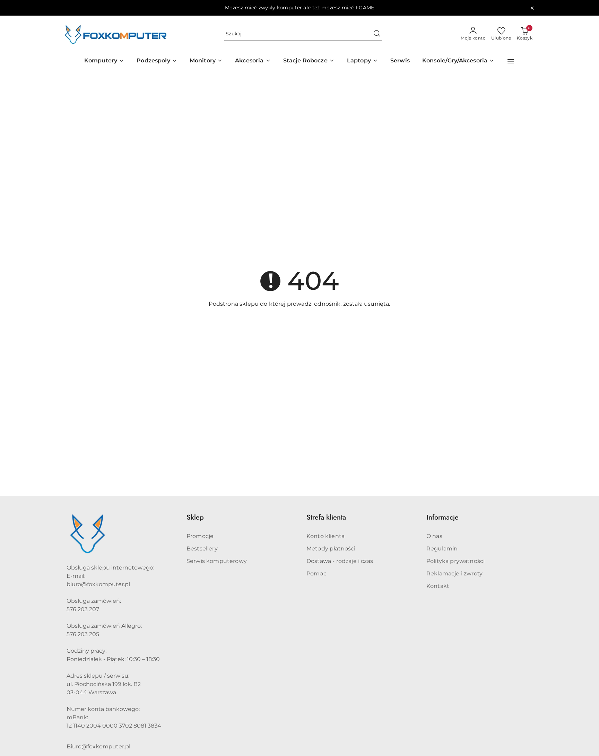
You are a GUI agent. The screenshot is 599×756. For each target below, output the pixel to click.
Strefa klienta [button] (326, 517)
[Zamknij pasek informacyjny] (532, 8)
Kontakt (437, 586)
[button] (511, 61)
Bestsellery (202, 548)
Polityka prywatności (455, 561)
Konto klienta (325, 536)
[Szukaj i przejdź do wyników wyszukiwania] (377, 34)
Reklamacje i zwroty (454, 573)
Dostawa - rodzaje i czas (339, 561)
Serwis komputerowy (216, 561)
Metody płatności (331, 548)
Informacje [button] (442, 517)
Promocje (200, 536)
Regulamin (442, 548)
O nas (434, 536)
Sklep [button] (195, 517)
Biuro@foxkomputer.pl (98, 746)
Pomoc (316, 573)
